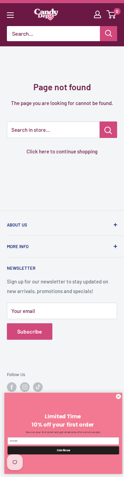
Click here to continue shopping (62, 151)
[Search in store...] (108, 129)
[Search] (108, 33)
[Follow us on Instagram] (25, 387)
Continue (62, 450)
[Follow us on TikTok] (38, 387)
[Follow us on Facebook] (12, 387)
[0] (111, 14)
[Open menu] (10, 15)
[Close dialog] (117, 396)
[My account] (97, 14)
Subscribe (29, 331)
